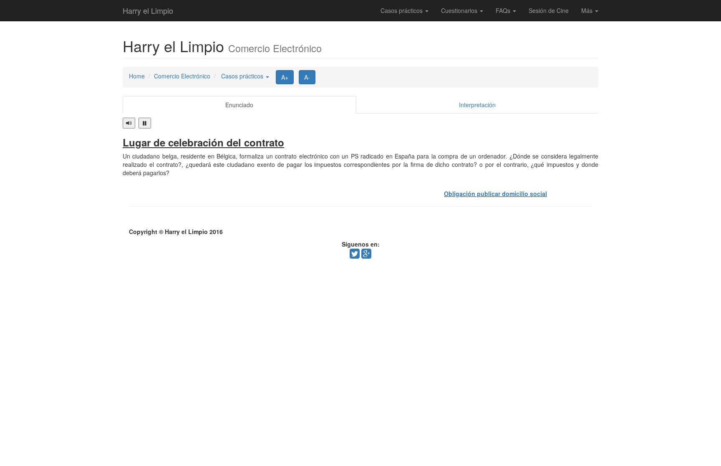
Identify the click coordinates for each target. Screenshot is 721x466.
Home (137, 76)
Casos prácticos (402, 10)
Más (587, 10)
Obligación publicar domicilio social (495, 193)
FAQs (504, 10)
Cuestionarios (460, 10)
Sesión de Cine (549, 10)
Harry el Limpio (148, 10)
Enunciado (239, 105)
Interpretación (477, 105)
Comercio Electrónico (182, 76)
